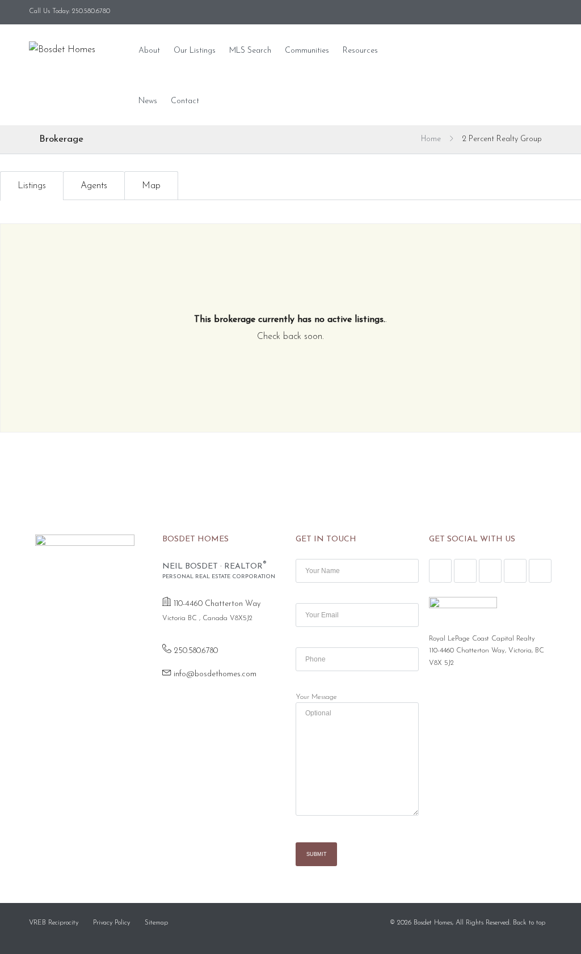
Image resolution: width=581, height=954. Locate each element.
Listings (32, 185)
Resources (360, 50)
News (147, 101)
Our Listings (195, 50)
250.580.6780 (196, 651)
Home (431, 139)
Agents (94, 185)
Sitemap (156, 922)
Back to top (529, 922)
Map (151, 185)
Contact (185, 101)
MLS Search (250, 50)
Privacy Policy (111, 922)
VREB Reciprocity (53, 922)
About (149, 50)
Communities (307, 50)
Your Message (316, 697)
